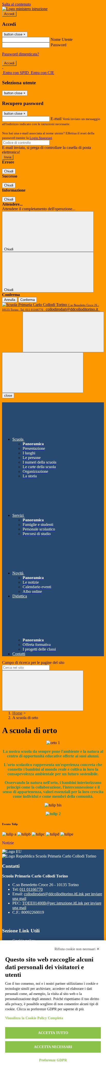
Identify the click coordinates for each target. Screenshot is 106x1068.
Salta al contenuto (16, 4)
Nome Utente (62, 39)
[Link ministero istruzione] (25, 9)
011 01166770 (31, 889)
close (8, 395)
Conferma (27, 300)
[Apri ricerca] (63, 332)
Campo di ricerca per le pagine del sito (33, 662)
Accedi (9, 14)
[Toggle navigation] (42, 372)
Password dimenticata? (20, 54)
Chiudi (8, 171)
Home (17, 713)
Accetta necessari (53, 1047)
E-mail (56, 118)
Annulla (9, 300)
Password (58, 45)
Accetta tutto (53, 1033)
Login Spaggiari (41, 138)
